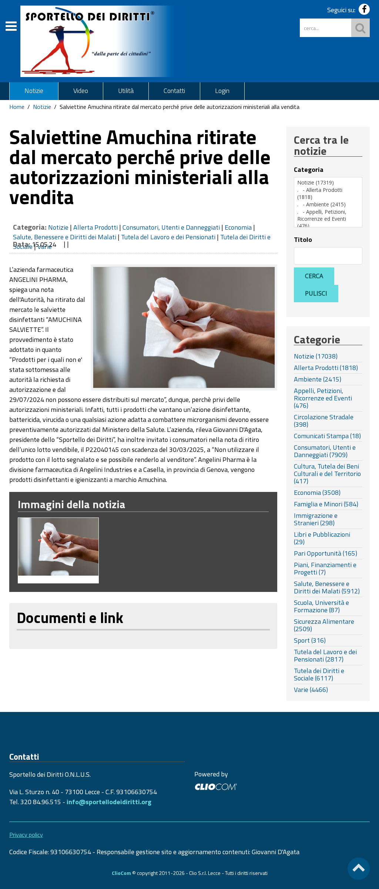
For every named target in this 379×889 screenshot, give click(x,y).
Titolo (303, 239)
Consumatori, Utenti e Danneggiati (171, 227)
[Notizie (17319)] (328, 182)
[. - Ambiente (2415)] (328, 204)
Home (16, 106)
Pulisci (316, 293)
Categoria (308, 169)
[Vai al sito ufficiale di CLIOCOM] (215, 786)
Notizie (33, 91)
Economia (238, 227)
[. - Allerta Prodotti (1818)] (328, 193)
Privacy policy (26, 834)
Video (80, 91)
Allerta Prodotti (95, 227)
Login (222, 91)
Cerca (314, 276)
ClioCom (121, 873)
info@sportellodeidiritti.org (109, 802)
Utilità (126, 91)
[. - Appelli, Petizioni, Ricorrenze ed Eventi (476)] (328, 219)
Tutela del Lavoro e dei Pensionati (168, 237)
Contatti (174, 91)
